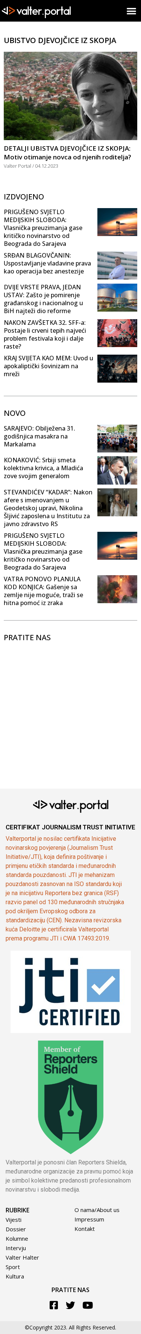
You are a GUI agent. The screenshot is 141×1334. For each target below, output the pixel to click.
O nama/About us (97, 1210)
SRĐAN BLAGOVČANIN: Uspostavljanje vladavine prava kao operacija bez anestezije (47, 263)
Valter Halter (22, 1257)
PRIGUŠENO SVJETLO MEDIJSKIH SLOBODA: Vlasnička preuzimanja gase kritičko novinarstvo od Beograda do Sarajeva (43, 228)
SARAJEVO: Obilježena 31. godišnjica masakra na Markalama (39, 436)
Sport (13, 1267)
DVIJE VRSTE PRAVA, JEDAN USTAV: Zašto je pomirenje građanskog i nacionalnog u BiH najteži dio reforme (43, 299)
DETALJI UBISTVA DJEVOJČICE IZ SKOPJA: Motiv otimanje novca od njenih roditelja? (67, 152)
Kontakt (84, 1228)
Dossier (16, 1229)
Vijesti (13, 1219)
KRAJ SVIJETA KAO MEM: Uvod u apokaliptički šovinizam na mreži (48, 366)
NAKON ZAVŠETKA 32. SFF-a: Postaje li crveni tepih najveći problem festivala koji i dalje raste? (45, 334)
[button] (131, 11)
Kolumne (17, 1238)
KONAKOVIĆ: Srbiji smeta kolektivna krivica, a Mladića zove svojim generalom (43, 468)
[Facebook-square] (53, 1305)
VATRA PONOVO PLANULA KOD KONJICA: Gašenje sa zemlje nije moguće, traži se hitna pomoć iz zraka (43, 591)
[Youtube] (87, 1305)
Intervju (16, 1248)
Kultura (15, 1276)
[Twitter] (70, 1305)
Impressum (89, 1219)
